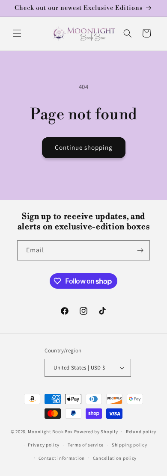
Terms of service (86, 445)
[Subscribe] (140, 250)
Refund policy (141, 432)
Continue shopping (84, 147)
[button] (17, 33)
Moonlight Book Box (50, 432)
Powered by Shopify (96, 432)
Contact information (62, 458)
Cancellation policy (115, 458)
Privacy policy (44, 445)
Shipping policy (129, 445)
